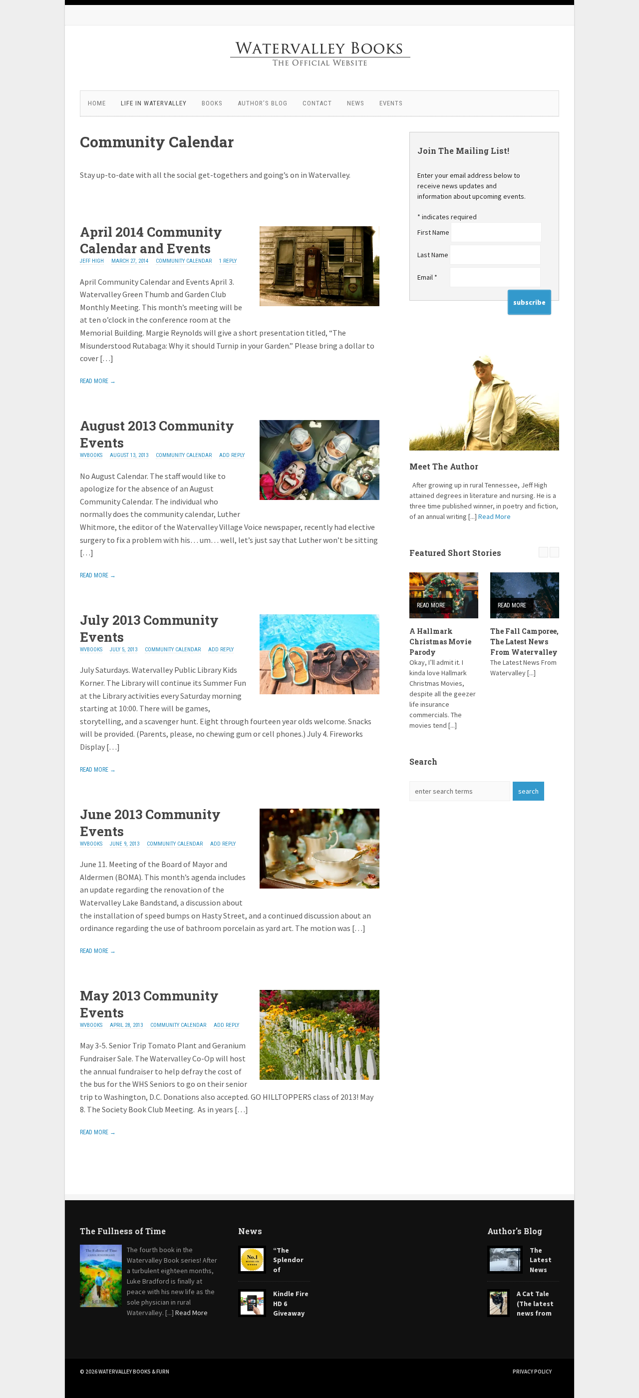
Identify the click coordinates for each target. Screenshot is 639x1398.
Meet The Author (443, 466)
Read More (494, 516)
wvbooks (91, 455)
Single (85, 200)
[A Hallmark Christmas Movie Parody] (443, 595)
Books (212, 103)
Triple (104, 200)
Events (391, 103)
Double (95, 200)
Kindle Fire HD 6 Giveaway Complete (273, 1308)
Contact (317, 103)
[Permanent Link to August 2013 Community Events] (319, 497)
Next (554, 552)
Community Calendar (184, 261)
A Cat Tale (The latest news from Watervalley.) (520, 1308)
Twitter (529, 15)
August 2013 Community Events (157, 434)
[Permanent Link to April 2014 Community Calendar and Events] (319, 303)
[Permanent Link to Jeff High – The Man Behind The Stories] (484, 401)
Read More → (98, 381)
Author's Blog (514, 1231)
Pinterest (549, 15)
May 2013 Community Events (149, 1004)
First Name (434, 232)
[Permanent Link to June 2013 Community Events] (319, 886)
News (355, 103)
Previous (543, 552)
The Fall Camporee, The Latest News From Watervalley (524, 641)
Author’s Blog (263, 103)
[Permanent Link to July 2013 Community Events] (319, 691)
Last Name (433, 254)
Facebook (509, 15)
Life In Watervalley (154, 103)
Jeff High (92, 261)
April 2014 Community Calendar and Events (151, 240)
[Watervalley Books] (319, 77)
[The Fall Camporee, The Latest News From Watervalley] (524, 595)
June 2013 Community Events (150, 823)
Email (427, 277)
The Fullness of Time (123, 1231)
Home (97, 103)
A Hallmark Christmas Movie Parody (440, 641)
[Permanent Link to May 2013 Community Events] (319, 1077)
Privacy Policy (532, 1371)
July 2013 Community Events (149, 628)
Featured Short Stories (455, 552)
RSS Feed (489, 15)
